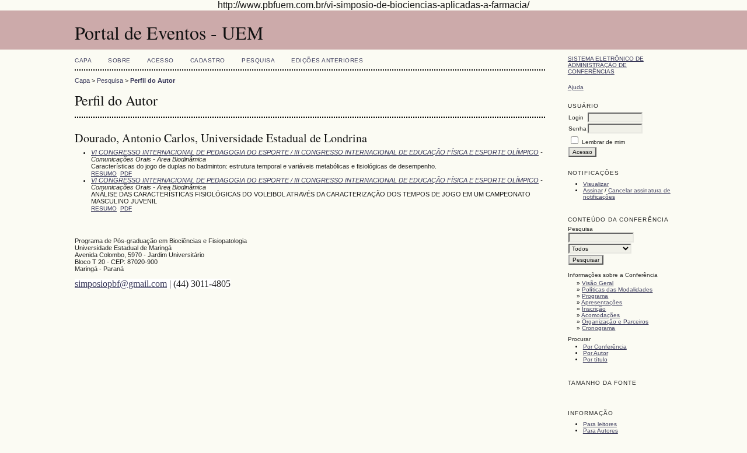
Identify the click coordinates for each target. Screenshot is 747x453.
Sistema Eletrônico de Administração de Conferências (606, 65)
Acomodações (600, 315)
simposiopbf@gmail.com (121, 284)
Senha (577, 128)
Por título (595, 359)
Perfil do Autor (152, 80)
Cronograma (598, 328)
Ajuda (576, 87)
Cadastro (207, 60)
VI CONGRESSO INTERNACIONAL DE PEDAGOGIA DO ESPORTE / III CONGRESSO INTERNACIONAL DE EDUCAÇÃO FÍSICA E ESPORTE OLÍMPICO (315, 152)
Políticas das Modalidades (617, 289)
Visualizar (596, 184)
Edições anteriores (327, 60)
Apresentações (601, 302)
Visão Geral (597, 283)
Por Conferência (605, 346)
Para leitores (600, 424)
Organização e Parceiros (615, 321)
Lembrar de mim (603, 142)
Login (576, 117)
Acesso (160, 60)
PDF (126, 173)
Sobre (119, 60)
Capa (83, 60)
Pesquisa (258, 60)
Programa (595, 296)
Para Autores (600, 430)
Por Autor (595, 353)
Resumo (104, 173)
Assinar (593, 190)
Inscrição (594, 308)
